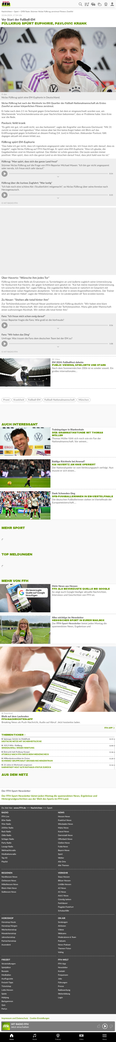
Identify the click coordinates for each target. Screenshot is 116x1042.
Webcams (62, 934)
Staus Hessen (64, 877)
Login (60, 998)
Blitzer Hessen (64, 881)
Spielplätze (6, 968)
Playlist (87, 3)
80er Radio (6, 820)
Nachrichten (7, 12)
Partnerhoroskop (9, 941)
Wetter (99, 3)
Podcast (58, 1039)
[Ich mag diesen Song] (99, 1026)
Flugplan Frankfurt (66, 907)
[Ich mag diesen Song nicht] (110, 1026)
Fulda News (63, 847)
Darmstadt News (65, 835)
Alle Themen (63, 866)
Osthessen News (9, 881)
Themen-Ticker (13, 734)
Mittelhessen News (10, 884)
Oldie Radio (6, 835)
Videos (61, 930)
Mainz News (63, 828)
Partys (4, 1009)
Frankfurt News (64, 820)
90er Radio (6, 824)
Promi (6, 400)
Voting (61, 952)
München (84, 400)
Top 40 (4, 858)
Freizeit (6, 960)
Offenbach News (65, 839)
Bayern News (63, 850)
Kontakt (61, 971)
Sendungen (63, 922)
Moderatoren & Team (67, 937)
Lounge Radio (7, 847)
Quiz (3, 1005)
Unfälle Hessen (64, 884)
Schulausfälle (63, 911)
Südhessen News (9, 892)
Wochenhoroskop (9, 930)
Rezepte (5, 971)
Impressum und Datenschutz (15, 1018)
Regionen (7, 873)
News (61, 813)
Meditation (6, 975)
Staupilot (93, 3)
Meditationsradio (9, 854)
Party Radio (6, 843)
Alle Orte (62, 862)
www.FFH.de (20, 808)
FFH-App (108, 728)
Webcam (106, 3)
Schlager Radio (8, 839)
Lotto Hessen (7, 990)
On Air (61, 918)
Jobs (60, 979)
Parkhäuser (63, 903)
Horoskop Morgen (9, 926)
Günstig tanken (64, 900)
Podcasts (62, 941)
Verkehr (63, 873)
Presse (61, 986)
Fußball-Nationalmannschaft (59, 400)
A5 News (62, 892)
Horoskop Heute (9, 922)
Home (11, 1039)
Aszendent (6, 945)
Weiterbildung (64, 994)
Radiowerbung (64, 990)
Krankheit (18, 400)
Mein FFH (112, 3)
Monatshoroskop (9, 934)
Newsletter (63, 968)
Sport (16, 12)
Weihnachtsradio (9, 850)
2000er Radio (7, 828)
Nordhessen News (9, 877)
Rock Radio (6, 832)
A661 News (63, 896)
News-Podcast (64, 945)
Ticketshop (6, 986)
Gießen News (64, 843)
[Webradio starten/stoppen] (105, 1026)
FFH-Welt (63, 960)
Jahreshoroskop (8, 937)
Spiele (4, 994)
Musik (34, 1039)
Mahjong (5, 998)
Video (81, 1039)
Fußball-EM (34, 400)
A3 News (62, 888)
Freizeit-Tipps (7, 983)
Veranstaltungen (9, 964)
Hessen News (64, 817)
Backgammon (7, 1001)
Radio (5, 813)
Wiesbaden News (65, 824)
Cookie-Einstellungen (39, 1018)
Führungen (62, 983)
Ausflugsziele (7, 979)
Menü (104, 1039)
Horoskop (7, 918)
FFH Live (5, 817)
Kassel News (63, 832)
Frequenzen (63, 975)
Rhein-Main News (9, 888)
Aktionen (62, 926)
